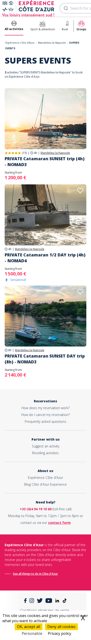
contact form (59, 522)
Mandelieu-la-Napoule (52, 42)
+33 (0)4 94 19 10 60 (36, 509)
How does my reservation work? (45, 408)
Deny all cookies (61, 626)
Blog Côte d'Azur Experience (45, 484)
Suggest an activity (45, 446)
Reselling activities (45, 453)
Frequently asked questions (45, 421)
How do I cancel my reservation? (45, 414)
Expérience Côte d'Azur (20, 42)
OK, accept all (28, 626)
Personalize (32, 633)
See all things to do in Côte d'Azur (35, 574)
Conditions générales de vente (44, 610)
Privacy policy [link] (59, 633)
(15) (24, 153)
